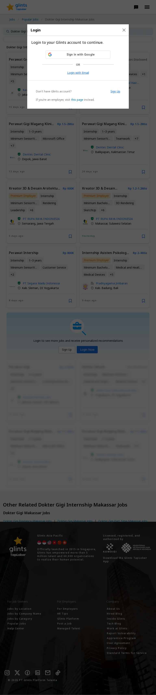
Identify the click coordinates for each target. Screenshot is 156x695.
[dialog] (78, 66)
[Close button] (124, 30)
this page (77, 100)
